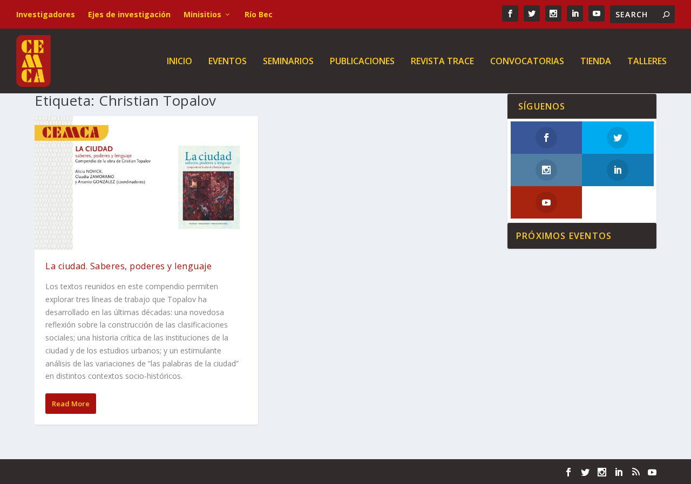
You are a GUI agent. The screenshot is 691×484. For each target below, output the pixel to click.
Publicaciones (362, 62)
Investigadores (45, 14)
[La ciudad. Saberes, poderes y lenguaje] (146, 183)
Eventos (227, 62)
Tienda (595, 62)
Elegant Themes (109, 472)
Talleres (647, 62)
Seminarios (288, 62)
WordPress (210, 472)
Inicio (179, 62)
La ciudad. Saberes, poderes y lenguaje (128, 266)
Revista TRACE (442, 62)
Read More (71, 403)
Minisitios (202, 14)
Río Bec (259, 14)
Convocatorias (527, 62)
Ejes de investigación (129, 14)
